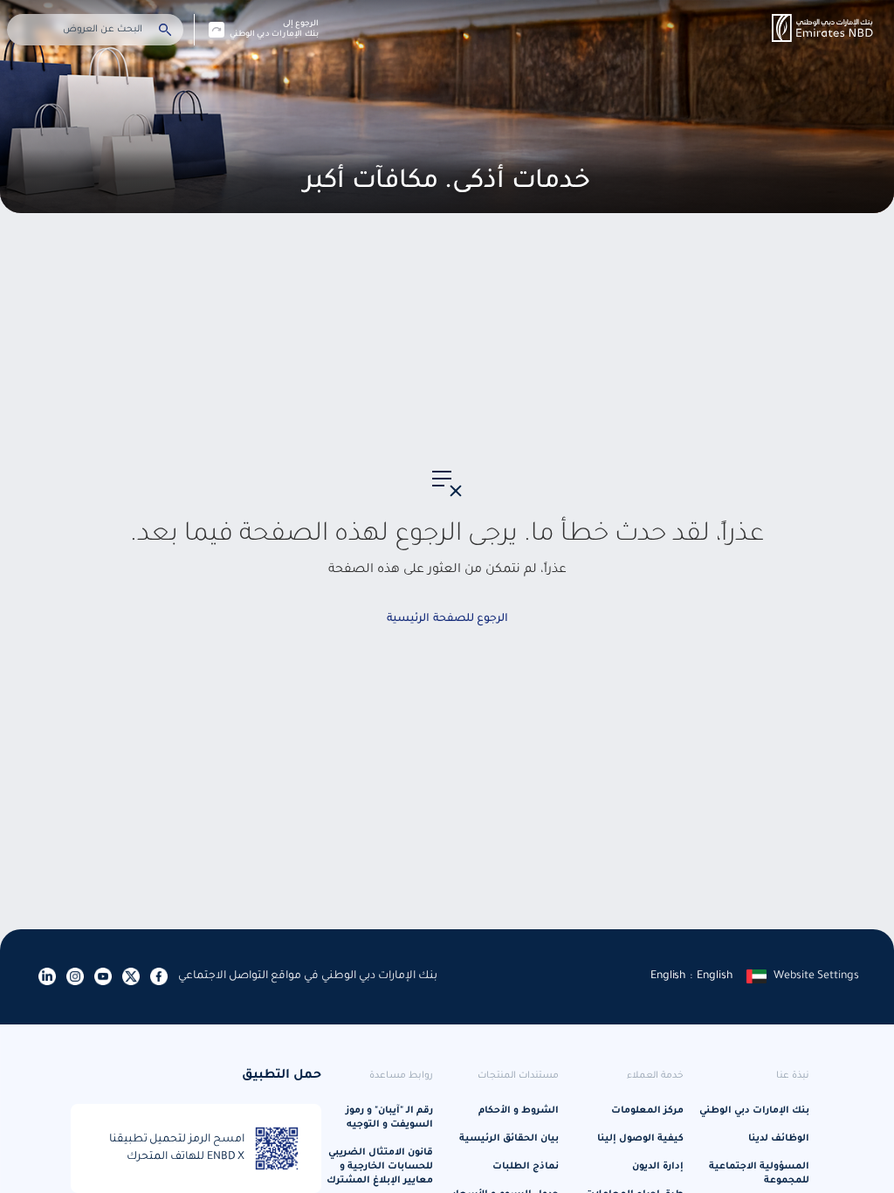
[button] (822, 28)
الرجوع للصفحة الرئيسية (447, 619)
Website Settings (816, 976)
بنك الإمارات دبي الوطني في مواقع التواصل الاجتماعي (307, 976)
